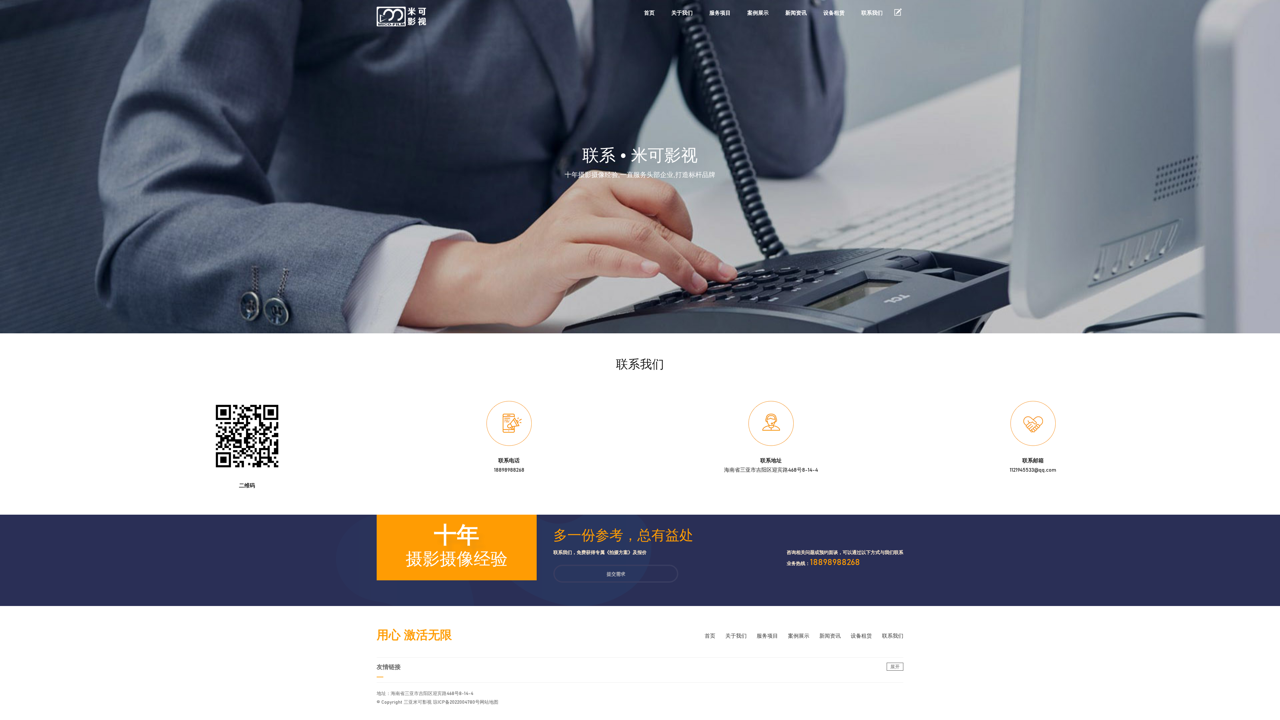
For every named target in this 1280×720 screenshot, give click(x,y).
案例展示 (758, 13)
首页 (649, 13)
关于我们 (682, 13)
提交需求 (616, 574)
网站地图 (489, 702)
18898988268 (509, 470)
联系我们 (872, 13)
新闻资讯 (796, 13)
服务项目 (720, 13)
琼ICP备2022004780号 (456, 702)
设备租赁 (834, 13)
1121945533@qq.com (1033, 470)
